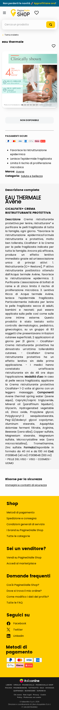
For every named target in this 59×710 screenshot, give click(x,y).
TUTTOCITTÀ (33, 688)
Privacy (36, 695)
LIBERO (9, 685)
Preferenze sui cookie (32, 697)
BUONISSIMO (30, 691)
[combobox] (29, 24)
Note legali (27, 695)
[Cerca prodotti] (50, 24)
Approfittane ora (44, 3)
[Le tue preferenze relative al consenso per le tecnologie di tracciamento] (53, 704)
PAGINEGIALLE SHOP (44, 685)
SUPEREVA (41, 691)
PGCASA (8, 688)
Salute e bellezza (32, 176)
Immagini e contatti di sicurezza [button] (26, 485)
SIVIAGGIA (49, 688)
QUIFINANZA (18, 691)
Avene (20, 172)
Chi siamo (18, 695)
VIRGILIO (17, 685)
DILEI (42, 688)
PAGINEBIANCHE (20, 688)
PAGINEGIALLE (28, 685)
